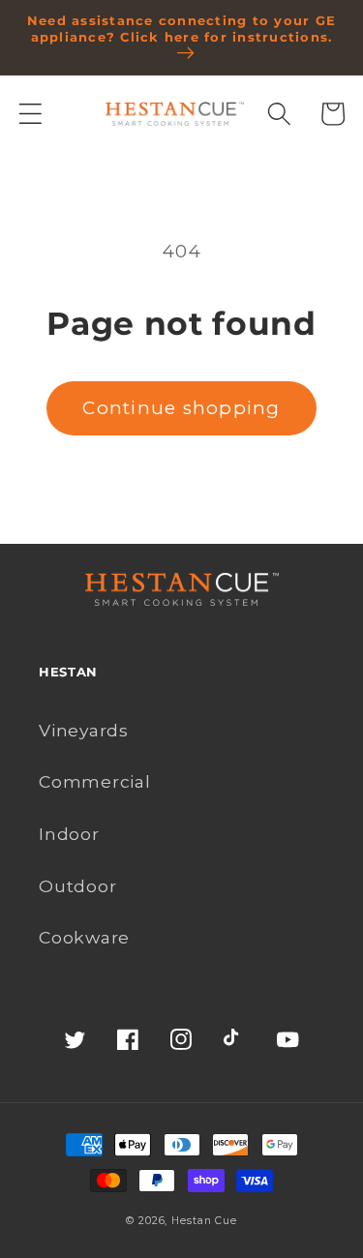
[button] (30, 113)
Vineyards (84, 730)
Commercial (95, 781)
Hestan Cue (204, 1220)
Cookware (84, 937)
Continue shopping (181, 408)
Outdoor (77, 886)
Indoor (69, 834)
